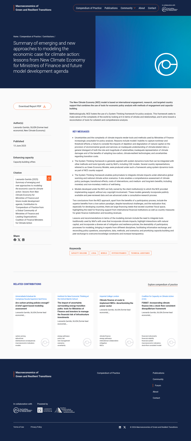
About (142, 8)
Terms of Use (18, 427)
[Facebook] (15, 239)
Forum (158, 385)
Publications (111, 8)
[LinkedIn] (23, 239)
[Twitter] (19, 239)
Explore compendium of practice (163, 284)
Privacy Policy (36, 427)
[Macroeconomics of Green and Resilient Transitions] (32, 8)
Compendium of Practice (88, 8)
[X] (124, 427)
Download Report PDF (30, 106)
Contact (152, 8)
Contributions (48, 36)
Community (126, 8)
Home (15, 36)
